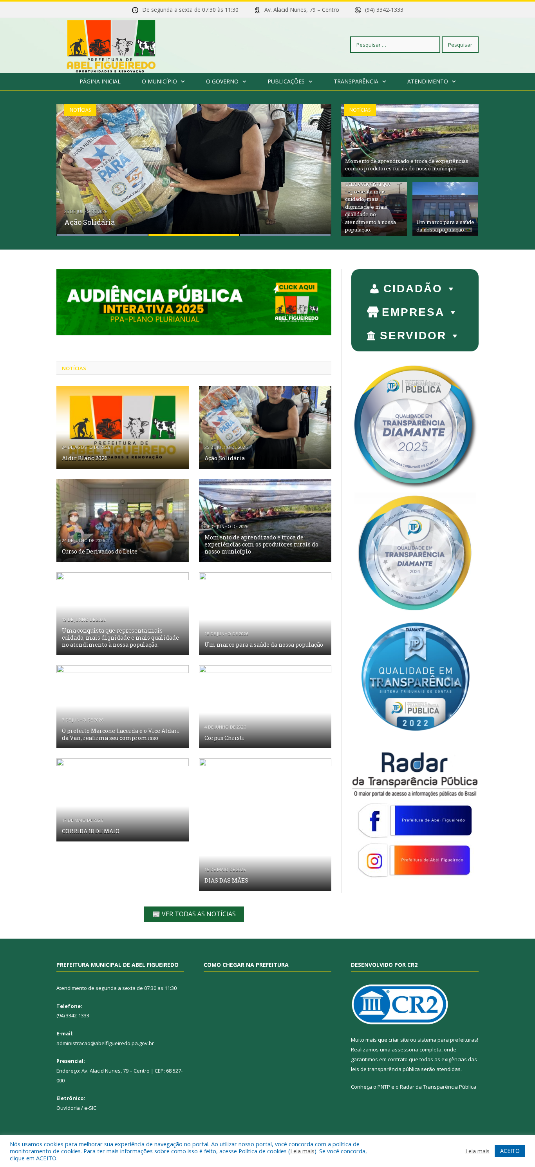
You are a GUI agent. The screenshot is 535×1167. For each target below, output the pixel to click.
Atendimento (427, 81)
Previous (71, 165)
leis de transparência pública (385, 1069)
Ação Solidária (89, 222)
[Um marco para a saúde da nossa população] (265, 613)
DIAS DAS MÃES (226, 880)
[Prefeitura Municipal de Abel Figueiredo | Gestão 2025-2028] (111, 44)
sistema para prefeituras (447, 1039)
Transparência (356, 81)
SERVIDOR (413, 335)
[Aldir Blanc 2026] (122, 427)
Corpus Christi (224, 738)
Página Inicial (100, 81)
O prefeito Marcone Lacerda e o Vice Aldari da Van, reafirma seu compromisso (120, 734)
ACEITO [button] (510, 1150)
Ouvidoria (68, 1107)
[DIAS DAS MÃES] (265, 824)
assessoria (405, 1049)
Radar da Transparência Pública (438, 1086)
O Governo (222, 81)
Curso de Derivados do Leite (99, 551)
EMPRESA (413, 312)
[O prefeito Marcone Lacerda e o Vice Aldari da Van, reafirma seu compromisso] (122, 706)
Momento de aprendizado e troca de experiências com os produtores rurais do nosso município (406, 164)
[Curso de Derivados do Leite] (122, 520)
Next (317, 165)
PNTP (384, 1086)
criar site (399, 1039)
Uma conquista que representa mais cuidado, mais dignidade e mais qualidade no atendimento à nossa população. (370, 206)
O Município (159, 81)
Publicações (286, 81)
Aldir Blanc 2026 (85, 458)
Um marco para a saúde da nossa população (445, 226)
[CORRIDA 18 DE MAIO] (122, 799)
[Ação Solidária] (265, 427)
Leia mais (302, 1150)
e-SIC (90, 1107)
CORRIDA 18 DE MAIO (90, 831)
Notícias (80, 110)
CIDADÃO (413, 288)
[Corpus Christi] (265, 706)
